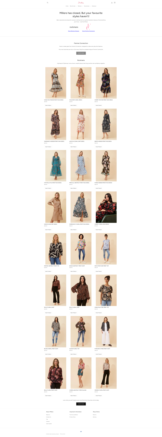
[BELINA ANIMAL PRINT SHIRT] (56, 331)
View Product (48, 105)
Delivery (95, 417)
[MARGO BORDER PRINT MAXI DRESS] (106, 165)
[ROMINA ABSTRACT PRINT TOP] (56, 248)
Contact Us (48, 417)
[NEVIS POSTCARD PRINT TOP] (106, 248)
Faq (47, 419)
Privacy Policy (72, 417)
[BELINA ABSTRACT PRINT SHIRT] (81, 248)
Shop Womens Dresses (73, 31)
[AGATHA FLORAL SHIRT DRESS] (81, 124)
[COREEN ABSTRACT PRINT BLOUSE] (81, 373)
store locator (49, 423)
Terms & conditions (74, 414)
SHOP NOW (81, 404)
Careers (48, 421)
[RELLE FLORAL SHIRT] (56, 290)
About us (48, 414)
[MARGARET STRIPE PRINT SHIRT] (106, 331)
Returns (94, 414)
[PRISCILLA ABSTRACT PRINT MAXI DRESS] (81, 165)
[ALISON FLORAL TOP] (81, 331)
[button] (47, 2)
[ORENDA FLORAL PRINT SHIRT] (106, 373)
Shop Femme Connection (88, 31)
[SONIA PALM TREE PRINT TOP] (106, 290)
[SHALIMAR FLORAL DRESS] (81, 83)
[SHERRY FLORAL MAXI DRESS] (106, 207)
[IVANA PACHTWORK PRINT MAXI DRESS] (56, 83)
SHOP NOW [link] (81, 53)
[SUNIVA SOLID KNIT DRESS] (56, 207)
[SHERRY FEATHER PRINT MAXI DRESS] (106, 83)
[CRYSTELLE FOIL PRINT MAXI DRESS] (56, 165)
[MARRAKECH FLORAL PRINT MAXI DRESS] (81, 207)
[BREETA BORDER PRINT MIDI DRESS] (106, 124)
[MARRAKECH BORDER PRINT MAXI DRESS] (56, 124)
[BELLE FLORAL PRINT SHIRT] (56, 373)
